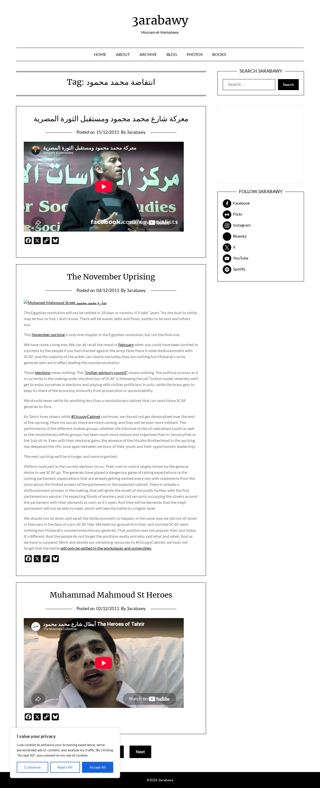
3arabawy (160, 20)
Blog (171, 54)
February (126, 344)
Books (219, 54)
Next (140, 751)
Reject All (65, 767)
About (123, 54)
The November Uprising (111, 276)
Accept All (98, 767)
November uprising (48, 334)
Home (100, 54)
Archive (148, 54)
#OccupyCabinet (85, 416)
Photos (194, 54)
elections (42, 372)
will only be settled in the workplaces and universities (105, 548)
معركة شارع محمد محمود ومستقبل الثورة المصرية (111, 118)
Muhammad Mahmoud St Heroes (111, 595)
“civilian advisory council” (106, 372)
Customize (32, 767)
